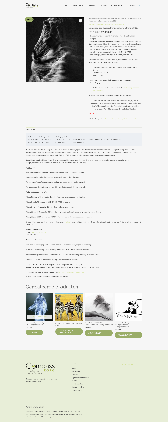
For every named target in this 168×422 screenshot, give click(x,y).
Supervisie (103, 6)
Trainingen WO (99, 18)
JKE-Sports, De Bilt (39, 232)
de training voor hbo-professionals (71, 272)
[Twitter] (126, 364)
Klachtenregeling (77, 387)
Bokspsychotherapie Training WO (116, 18)
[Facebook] (122, 364)
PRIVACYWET (76, 390)
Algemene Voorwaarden (80, 378)
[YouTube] (132, 364)
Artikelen (74, 375)
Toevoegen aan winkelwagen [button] (66, 331)
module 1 (68, 222)
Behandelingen (116, 6)
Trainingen (91, 6)
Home (67, 6)
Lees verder (34, 332)
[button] (123, 6)
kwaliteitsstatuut (77, 384)
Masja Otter (78, 6)
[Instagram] (129, 364)
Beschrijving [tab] (30, 130)
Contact (131, 6)
